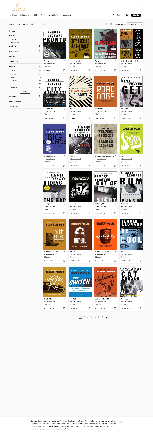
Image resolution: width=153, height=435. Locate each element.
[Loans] (127, 15)
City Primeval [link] (48, 109)
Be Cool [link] (123, 251)
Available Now (54, 15)
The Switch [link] (73, 299)
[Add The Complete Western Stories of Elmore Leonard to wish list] (115, 166)
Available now (15, 42)
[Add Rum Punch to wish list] (140, 213)
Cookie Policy (65, 429)
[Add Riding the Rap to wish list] (64, 213)
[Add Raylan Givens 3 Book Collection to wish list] (140, 70)
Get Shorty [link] (124, 109)
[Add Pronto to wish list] (64, 70)
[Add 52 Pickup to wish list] (89, 213)
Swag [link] (122, 156)
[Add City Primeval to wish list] (64, 118)
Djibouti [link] (72, 109)
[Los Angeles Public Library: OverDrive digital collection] (18, 7)
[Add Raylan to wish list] (115, 70)
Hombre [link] (72, 251)
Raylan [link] (97, 61)
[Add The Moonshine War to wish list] (115, 261)
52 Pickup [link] (73, 204)
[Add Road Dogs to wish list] (115, 118)
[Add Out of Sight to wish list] (115, 213)
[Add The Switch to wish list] (89, 308)
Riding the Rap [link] (49, 204)
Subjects (13, 15)
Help (139, 3)
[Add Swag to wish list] (140, 166)
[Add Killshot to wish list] (89, 166)
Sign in (136, 15)
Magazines (67, 15)
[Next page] (106, 317)
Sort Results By (120, 24)
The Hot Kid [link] (48, 299)
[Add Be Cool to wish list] (140, 261)
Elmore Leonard (50, 64)
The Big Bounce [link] (49, 156)
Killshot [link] (72, 156)
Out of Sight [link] (99, 204)
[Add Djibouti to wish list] (89, 118)
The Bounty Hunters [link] (51, 251)
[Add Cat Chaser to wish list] (140, 308)
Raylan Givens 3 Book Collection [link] (130, 61)
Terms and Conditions (68, 421)
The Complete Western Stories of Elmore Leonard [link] (104, 156)
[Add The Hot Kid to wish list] (64, 308)
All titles (13, 39)
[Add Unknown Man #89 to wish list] (115, 308)
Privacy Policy (84, 421)
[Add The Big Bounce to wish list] (64, 166)
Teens (43, 15)
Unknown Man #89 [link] (102, 299)
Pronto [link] (46, 61)
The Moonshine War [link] (102, 251)
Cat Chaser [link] (124, 299)
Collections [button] (25, 15)
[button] (117, 15)
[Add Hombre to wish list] (89, 261)
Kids (36, 15)
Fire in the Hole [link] (75, 61)
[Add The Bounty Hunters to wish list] (64, 261)
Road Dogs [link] (99, 109)
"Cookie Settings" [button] (60, 426)
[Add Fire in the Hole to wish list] (89, 70)
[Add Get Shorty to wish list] (140, 118)
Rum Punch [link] (125, 204)
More (25, 92)
